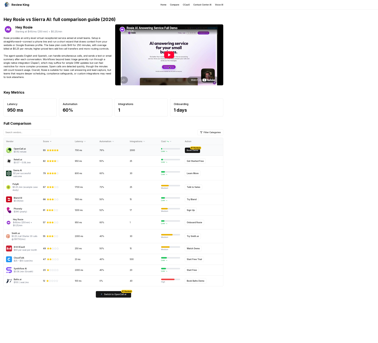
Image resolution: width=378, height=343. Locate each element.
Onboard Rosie (194, 222)
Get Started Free (195, 161)
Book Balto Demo (195, 281)
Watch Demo (193, 248)
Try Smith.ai (193, 236)
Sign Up (191, 210)
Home (163, 4)
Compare (174, 4)
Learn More (193, 173)
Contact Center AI (202, 4)
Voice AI (219, 4)
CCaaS (186, 4)
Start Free (192, 270)
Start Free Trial (194, 259)
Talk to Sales (193, 187)
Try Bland (192, 199)
